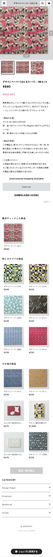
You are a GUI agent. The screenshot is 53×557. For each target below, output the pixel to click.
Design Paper (9, 488)
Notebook (7, 504)
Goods (5, 513)
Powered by (23, 531)
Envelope (7, 496)
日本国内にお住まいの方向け (26, 195)
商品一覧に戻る (26, 470)
